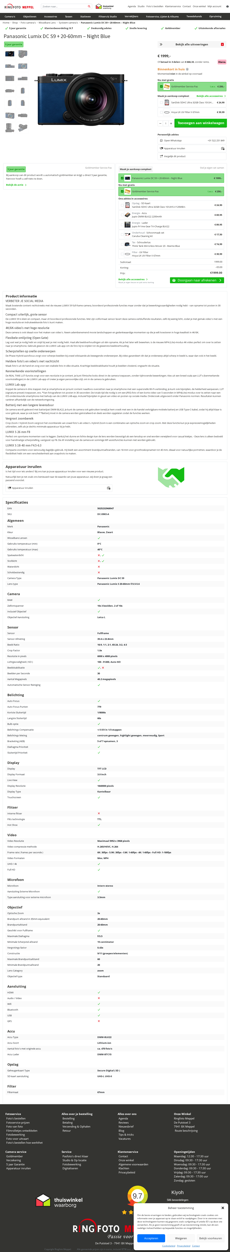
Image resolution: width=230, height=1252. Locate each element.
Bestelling (69, 1118)
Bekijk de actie (14, 184)
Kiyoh (177, 1192)
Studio (141, 6)
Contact (196, 1245)
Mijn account (214, 6)
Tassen (68, 16)
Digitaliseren (70, 1168)
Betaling (68, 1122)
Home (6, 22)
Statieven (85, 16)
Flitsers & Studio (108, 16)
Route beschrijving (186, 1130)
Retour (67, 1130)
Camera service (15, 1151)
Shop (15, 22)
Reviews (124, 1122)
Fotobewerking (15, 1134)
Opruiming (215, 16)
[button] (223, 1208)
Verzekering (13, 1160)
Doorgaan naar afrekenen (197, 280)
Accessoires (50, 16)
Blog (121, 1130)
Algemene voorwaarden (133, 1164)
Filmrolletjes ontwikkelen (21, 1130)
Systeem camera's (68, 22)
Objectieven (29, 16)
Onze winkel (199, 6)
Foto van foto (14, 1126)
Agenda (132, 6)
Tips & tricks (126, 1134)
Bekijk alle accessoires (210, 96)
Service (67, 1151)
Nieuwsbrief (126, 1126)
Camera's (10, 16)
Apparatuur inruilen (18, 1168)
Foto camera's (28, 22)
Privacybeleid (183, 1245)
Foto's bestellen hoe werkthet (24, 1142)
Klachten (124, 1168)
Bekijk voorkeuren (210, 1238)
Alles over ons (127, 1113)
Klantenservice (173, 6)
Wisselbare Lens (47, 22)
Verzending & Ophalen (76, 1126)
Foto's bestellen (154, 6)
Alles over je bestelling (77, 1113)
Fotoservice (13, 1113)
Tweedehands (194, 16)
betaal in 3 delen (170, 61)
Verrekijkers (131, 16)
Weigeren (181, 1238)
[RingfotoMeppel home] (19, 6)
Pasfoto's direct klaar (75, 1156)
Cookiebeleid (168, 1245)
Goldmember (14, 1156)
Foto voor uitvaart (17, 1138)
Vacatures (125, 1138)
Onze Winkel (182, 1113)
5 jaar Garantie (15, 1164)
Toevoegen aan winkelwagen (201, 123)
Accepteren (151, 1238)
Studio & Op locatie (74, 1160)
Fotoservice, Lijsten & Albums (162, 16)
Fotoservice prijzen (18, 1122)
